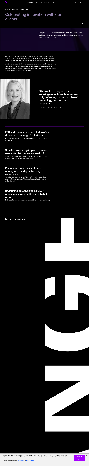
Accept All (79, 456)
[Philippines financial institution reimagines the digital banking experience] (44, 173)
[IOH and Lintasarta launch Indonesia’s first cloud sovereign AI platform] (44, 135)
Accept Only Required (79, 459)
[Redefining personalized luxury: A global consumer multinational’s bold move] (44, 194)
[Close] (86, 455)
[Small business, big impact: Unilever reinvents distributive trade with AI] (44, 153)
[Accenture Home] (9, 2)
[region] (44, 459)
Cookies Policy (21, 460)
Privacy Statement (30, 460)
